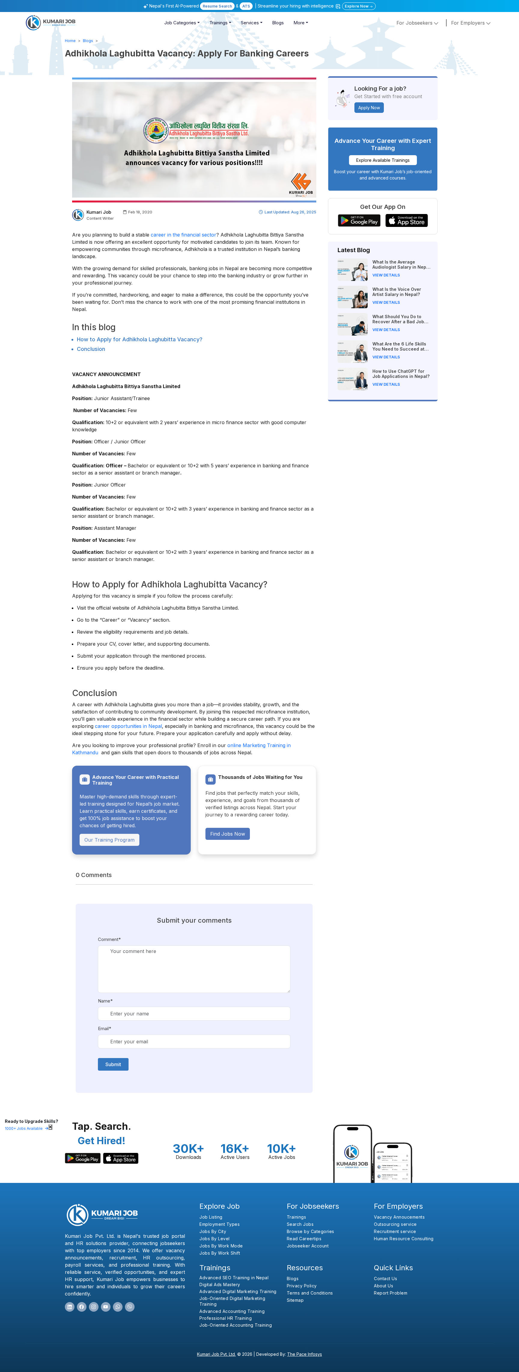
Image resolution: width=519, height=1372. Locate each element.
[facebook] (81, 1307)
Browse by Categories (310, 1231)
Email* (104, 1028)
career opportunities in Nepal (128, 726)
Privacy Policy (302, 1285)
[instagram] (94, 1307)
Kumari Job (98, 212)
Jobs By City (212, 1231)
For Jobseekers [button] (415, 23)
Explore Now (357, 6)
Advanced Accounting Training (232, 1311)
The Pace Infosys (304, 1354)
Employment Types (219, 1224)
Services (250, 23)
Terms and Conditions (310, 1292)
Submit (113, 1064)
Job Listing (211, 1217)
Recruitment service (395, 1231)
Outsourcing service (395, 1224)
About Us (383, 1285)
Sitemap (295, 1300)
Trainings (218, 23)
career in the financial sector (183, 235)
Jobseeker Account (308, 1245)
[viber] (130, 1307)
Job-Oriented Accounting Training (235, 1325)
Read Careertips (304, 1238)
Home (70, 40)
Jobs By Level (214, 1238)
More (299, 23)
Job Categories (180, 23)
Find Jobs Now (227, 834)
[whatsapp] (118, 1307)
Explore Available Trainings (383, 160)
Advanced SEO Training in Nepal (234, 1277)
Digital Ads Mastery (219, 1284)
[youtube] (106, 1307)
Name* (105, 1001)
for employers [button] (468, 23)
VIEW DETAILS (386, 275)
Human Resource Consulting (404, 1238)
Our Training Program (109, 840)
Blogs (278, 23)
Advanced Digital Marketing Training (238, 1291)
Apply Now (369, 107)
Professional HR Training (225, 1318)
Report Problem (390, 1292)
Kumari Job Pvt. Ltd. (216, 1354)
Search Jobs (300, 1224)
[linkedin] (69, 1307)
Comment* (109, 939)
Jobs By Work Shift (219, 1253)
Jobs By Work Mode (221, 1245)
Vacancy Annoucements (399, 1217)
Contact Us (385, 1278)
